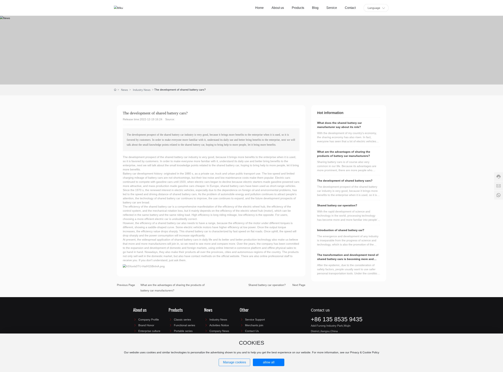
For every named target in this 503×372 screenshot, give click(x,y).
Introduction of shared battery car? (340, 230)
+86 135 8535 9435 (337, 319)
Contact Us (252, 331)
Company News (219, 331)
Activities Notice (219, 325)
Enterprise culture (149, 331)
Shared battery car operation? (267, 285)
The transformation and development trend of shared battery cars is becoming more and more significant (347, 259)
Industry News (142, 89)
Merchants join (254, 325)
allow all (268, 362)
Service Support (255, 319)
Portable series (183, 331)
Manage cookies (234, 362)
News (124, 89)
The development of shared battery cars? (345, 180)
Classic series (182, 319)
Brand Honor (146, 325)
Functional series (184, 325)
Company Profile (148, 319)
